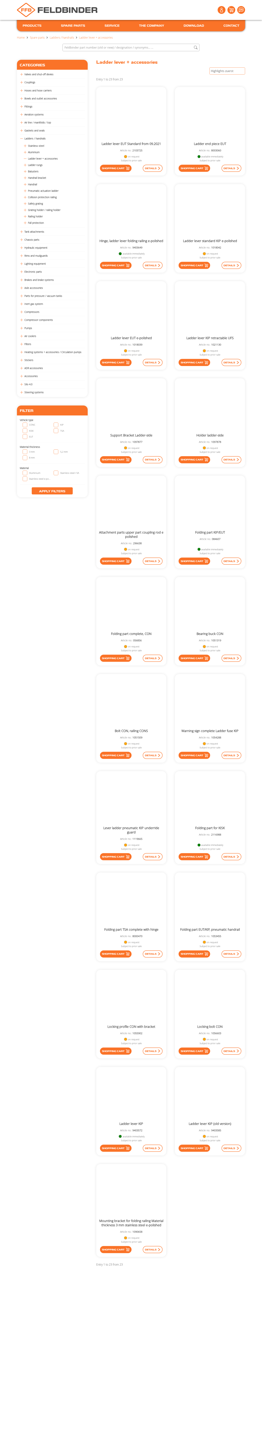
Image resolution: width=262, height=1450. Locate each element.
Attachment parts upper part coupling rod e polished (131, 534)
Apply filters (52, 491)
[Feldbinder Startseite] (57, 10)
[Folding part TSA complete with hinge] (131, 900)
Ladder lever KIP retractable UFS (210, 338)
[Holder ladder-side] (210, 406)
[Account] (221, 10)
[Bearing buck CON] (210, 604)
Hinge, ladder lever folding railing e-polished (131, 241)
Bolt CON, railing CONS (131, 731)
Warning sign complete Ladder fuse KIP (209, 731)
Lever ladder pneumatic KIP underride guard (131, 830)
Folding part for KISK (210, 828)
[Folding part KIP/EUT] (210, 503)
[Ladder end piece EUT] (210, 114)
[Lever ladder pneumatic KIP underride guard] (131, 798)
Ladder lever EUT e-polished (131, 338)
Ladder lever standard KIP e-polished (210, 241)
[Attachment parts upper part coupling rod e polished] (131, 503)
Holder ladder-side (210, 435)
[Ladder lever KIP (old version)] (210, 1094)
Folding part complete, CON (131, 634)
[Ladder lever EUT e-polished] (131, 308)
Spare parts (37, 37)
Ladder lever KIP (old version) (210, 1124)
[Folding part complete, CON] (131, 604)
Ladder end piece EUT (210, 144)
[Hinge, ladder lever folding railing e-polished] (131, 211)
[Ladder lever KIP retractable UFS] (210, 308)
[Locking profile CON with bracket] (131, 997)
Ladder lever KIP (131, 1124)
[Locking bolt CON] (210, 997)
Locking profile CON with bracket (131, 1026)
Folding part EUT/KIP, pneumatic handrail (210, 929)
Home (21, 37)
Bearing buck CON (210, 634)
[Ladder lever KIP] (131, 1094)
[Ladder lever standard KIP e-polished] (210, 211)
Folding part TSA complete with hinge (131, 929)
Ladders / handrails (62, 37)
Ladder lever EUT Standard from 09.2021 (131, 144)
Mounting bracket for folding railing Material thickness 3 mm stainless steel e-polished (131, 1223)
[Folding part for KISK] (210, 798)
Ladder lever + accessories (96, 37)
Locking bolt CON (210, 1026)
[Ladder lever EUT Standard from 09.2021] (131, 114)
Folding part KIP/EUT (210, 532)
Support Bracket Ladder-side (131, 435)
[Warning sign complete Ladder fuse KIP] (210, 701)
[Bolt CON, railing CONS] (131, 701)
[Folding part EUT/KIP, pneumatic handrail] (210, 900)
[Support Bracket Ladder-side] (131, 406)
